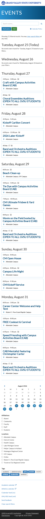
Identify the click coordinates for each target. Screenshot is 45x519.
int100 (31, 472)
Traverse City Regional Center (14, 463)
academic (6, 472)
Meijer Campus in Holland (12, 448)
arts (25, 472)
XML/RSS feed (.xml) (9, 496)
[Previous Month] (4, 386)
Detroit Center (8, 440)
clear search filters (33, 36)
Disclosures (6, 515)
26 (5, 392)
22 (40, 402)
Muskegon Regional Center (13, 451)
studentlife (14, 474)
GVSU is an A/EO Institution (11, 513)
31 (34, 392)
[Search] (41, 24)
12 (22, 399)
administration (16, 472)
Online (5, 457)
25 (16, 406)
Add (14, 29)
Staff (5, 427)
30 (28, 392)
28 (16, 392)
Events (11, 12)
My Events (6, 29)
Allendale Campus (9, 437)
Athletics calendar (8, 489)
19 (22, 402)
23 (5, 406)
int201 (38, 472)
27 (11, 392)
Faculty (6, 424)
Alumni (5, 418)
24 (11, 406)
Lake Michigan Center (11, 446)
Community (7, 421)
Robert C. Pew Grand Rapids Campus (16, 460)
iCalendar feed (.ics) (8, 493)
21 (34, 402)
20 (28, 402)
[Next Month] (40, 386)
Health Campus (8, 443)
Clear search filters (8, 504)
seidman (5, 474)
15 (40, 399)
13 (28, 399)
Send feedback (7, 500)
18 (16, 402)
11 (16, 399)
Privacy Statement (32, 513)
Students (6, 430)
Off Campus (7, 454)
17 (11, 402)
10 (11, 399)
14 (34, 399)
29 (22, 392)
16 (5, 402)
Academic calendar (8, 485)
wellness (24, 474)
